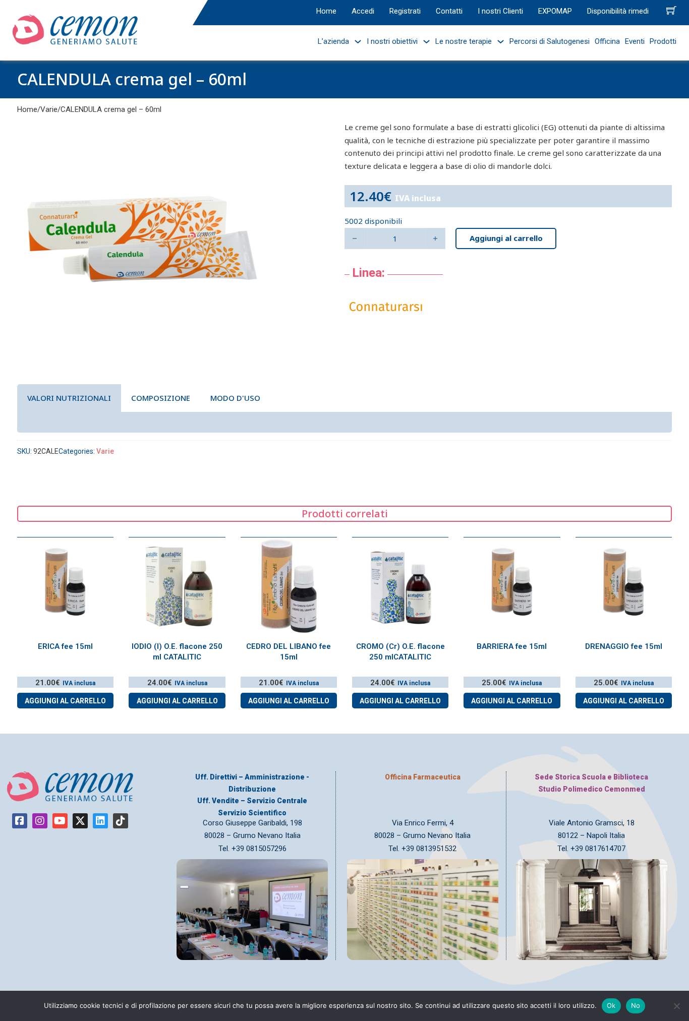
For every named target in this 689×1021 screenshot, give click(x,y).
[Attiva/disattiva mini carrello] (671, 10)
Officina (607, 41)
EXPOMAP (555, 11)
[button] (249, 135)
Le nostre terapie (463, 41)
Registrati (405, 11)
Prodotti (663, 41)
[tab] (69, 398)
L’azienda (333, 41)
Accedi (363, 11)
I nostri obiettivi (392, 41)
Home (326, 11)
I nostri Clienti (500, 11)
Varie (49, 109)
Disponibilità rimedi (618, 11)
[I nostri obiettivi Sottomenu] (424, 41)
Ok (611, 1005)
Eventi (635, 41)
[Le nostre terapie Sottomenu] (498, 41)
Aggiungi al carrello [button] (65, 701)
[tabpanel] (344, 422)
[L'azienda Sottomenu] (355, 41)
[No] (676, 1006)
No (636, 1005)
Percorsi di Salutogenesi (549, 41)
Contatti (449, 11)
